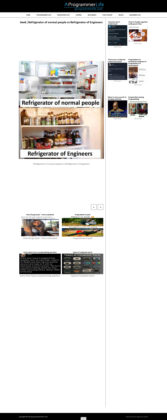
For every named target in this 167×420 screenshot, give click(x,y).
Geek (28, 15)
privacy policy (143, 417)
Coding (79, 15)
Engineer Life (135, 15)
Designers (92, 15)
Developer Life (63, 15)
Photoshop (107, 15)
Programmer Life (43, 15)
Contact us (134, 417)
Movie (121, 15)
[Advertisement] (61, 43)
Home (128, 417)
